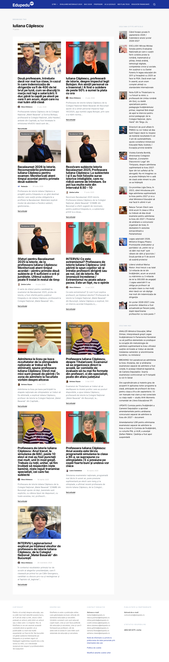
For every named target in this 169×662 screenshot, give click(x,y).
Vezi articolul (22, 129)
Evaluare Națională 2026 (71, 4)
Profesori (98, 4)
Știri (54, 4)
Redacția (24, 186)
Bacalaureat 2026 (27, 134)
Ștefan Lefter (74, 192)
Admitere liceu (26, 326)
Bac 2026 (88, 4)
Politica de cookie (94, 648)
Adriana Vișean (26, 384)
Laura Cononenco (75, 470)
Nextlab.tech (124, 4)
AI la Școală (110, 4)
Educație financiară (140, 4)
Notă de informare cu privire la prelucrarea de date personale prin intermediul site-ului (101, 640)
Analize (72, 226)
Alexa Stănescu (26, 107)
